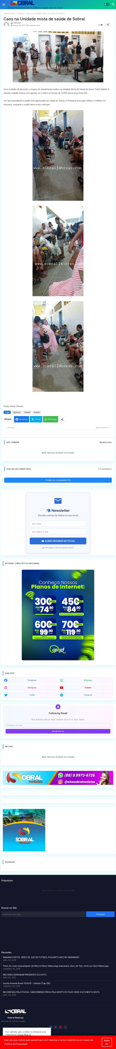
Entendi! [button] (107, 1042)
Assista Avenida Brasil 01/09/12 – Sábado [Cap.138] (26, 983)
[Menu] (4, 4)
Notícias (16, 412)
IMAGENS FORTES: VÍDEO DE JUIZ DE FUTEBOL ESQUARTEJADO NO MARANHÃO (41, 957)
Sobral (20, 13)
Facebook (23, 419)
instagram (32, 688)
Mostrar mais (106, 442)
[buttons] (51, 1027)
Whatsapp (52, 419)
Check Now (23, 1034)
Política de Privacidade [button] (16, 1044)
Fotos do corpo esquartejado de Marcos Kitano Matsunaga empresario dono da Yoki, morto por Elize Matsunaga (56, 966)
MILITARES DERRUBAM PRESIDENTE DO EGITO (25, 974)
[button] (107, 4)
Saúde (27, 412)
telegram (88, 695)
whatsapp (88, 680)
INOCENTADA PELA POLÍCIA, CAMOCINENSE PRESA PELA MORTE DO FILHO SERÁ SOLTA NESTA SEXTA (51, 992)
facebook (32, 680)
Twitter (38, 419)
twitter (32, 695)
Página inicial (9, 13)
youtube (88, 688)
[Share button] (62, 419)
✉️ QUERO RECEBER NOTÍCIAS (58, 541)
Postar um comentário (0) (58, 480)
